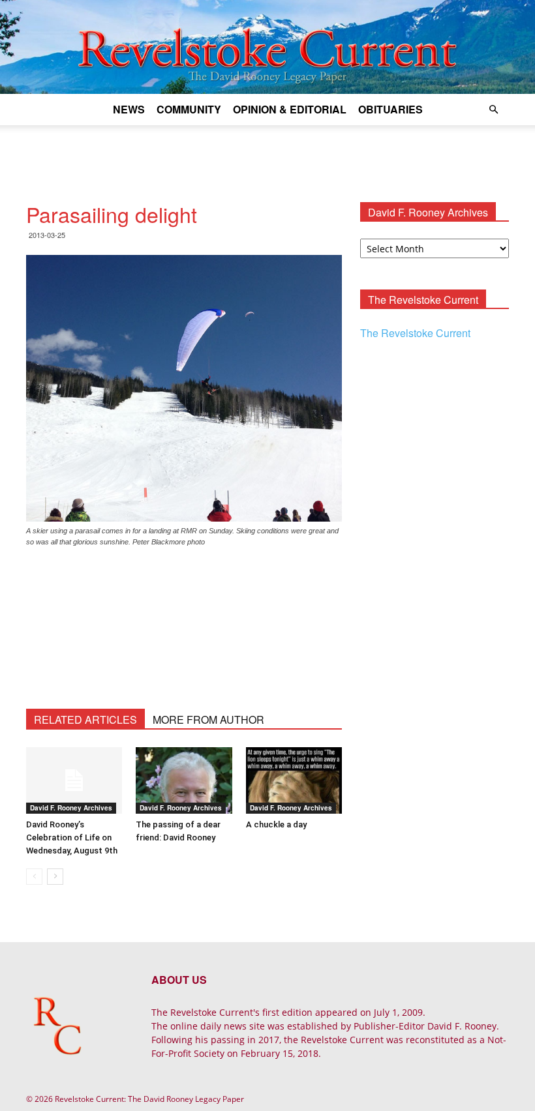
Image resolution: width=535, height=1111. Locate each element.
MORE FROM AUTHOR (208, 719)
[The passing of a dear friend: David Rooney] (184, 780)
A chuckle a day (276, 824)
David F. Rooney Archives (71, 807)
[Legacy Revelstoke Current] (267, 47)
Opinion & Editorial (289, 109)
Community (189, 109)
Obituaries (390, 109)
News (129, 109)
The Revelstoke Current (415, 332)
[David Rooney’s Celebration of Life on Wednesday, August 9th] (74, 780)
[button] (493, 110)
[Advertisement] (267, 153)
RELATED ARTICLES (85, 719)
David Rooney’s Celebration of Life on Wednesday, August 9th (71, 837)
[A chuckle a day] (294, 780)
